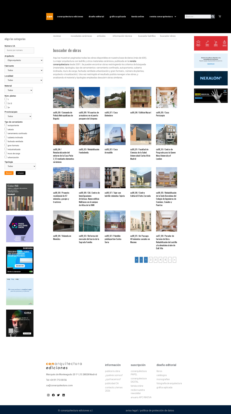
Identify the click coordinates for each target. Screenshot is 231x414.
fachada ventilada (15, 141)
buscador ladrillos (147, 36)
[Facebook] (53, 395)
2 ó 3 (10, 103)
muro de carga (14, 153)
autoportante (13, 125)
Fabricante (9, 66)
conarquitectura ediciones (70, 16)
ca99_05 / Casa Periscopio (162, 114)
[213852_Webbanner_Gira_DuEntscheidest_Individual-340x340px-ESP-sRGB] (19, 335)
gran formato (13, 145)
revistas (57, 36)
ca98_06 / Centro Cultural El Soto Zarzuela (140, 194)
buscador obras (168, 36)
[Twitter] (58, 395)
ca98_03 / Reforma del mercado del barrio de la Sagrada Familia (89, 239)
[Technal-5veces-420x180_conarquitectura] (211, 101)
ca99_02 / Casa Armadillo (111, 151)
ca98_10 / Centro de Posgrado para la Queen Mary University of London (166, 154)
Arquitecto (9, 56)
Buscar (9, 173)
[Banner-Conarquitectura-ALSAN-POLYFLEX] (211, 67)
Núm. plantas (10, 96)
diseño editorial (96, 16)
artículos (101, 36)
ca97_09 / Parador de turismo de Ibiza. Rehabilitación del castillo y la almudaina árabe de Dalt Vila (166, 242)
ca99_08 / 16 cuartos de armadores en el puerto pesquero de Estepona (89, 115)
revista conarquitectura (161, 16)
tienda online (137, 16)
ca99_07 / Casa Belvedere (111, 114)
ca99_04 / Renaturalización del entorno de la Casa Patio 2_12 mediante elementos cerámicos (63, 155)
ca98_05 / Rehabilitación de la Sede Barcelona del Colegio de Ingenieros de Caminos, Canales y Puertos (166, 199)
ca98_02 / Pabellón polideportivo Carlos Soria (113, 239)
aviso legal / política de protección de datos (150, 410)
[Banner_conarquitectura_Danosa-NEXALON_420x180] (211, 84)
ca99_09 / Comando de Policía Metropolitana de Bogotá (63, 115)
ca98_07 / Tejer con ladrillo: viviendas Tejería (115, 194)
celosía (11, 129)
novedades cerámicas (81, 36)
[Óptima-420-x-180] (211, 49)
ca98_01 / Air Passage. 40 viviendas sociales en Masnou (140, 239)
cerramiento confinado (17, 133)
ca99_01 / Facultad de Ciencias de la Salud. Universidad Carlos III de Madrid (140, 154)
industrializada (14, 149)
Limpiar (20, 173)
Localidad (9, 76)
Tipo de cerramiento (14, 122)
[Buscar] (213, 17)
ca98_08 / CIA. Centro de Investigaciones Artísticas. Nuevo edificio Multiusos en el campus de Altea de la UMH (89, 199)
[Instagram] (48, 395)
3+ (9, 107)
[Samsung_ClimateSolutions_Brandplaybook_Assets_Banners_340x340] (19, 272)
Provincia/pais (11, 112)
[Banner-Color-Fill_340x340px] (19, 209)
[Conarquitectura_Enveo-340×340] (19, 304)
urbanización (13, 157)
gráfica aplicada (118, 16)
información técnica (122, 36)
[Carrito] (220, 16)
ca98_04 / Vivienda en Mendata (62, 237)
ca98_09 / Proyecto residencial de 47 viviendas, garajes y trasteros (61, 197)
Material (8, 86)
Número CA (10, 46)
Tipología (9, 162)
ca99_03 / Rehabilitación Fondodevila (89, 151)
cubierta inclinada (15, 137)
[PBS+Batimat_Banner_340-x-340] (19, 241)
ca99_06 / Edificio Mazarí (140, 112)
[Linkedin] (63, 395)
